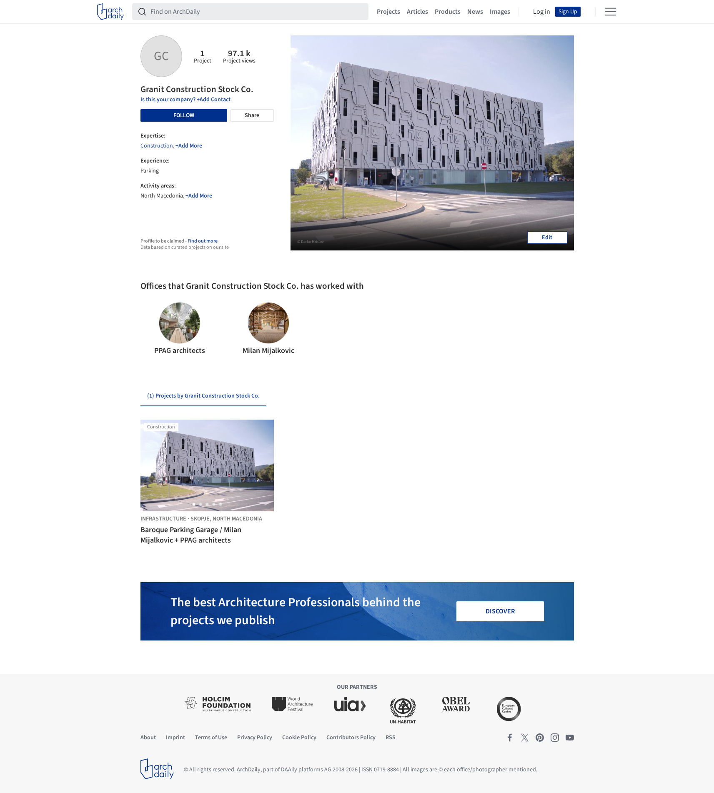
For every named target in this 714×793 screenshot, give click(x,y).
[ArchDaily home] (110, 11)
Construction (156, 146)
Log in (541, 11)
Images (500, 11)
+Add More (188, 146)
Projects (388, 11)
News (475, 11)
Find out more (203, 241)
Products (448, 11)
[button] (150, 329)
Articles (417, 11)
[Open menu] (610, 11)
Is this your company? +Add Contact (185, 100)
